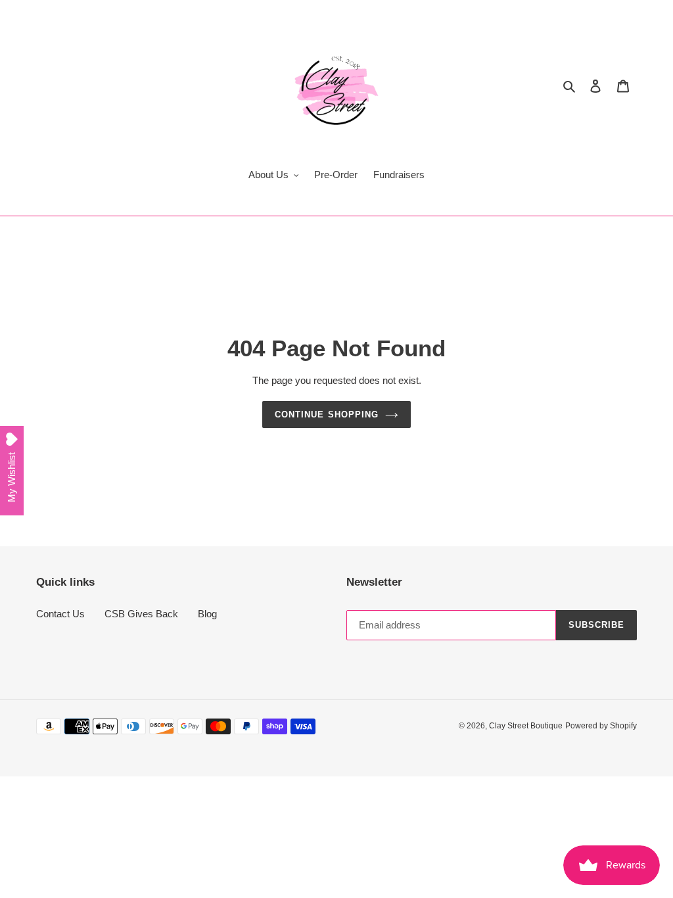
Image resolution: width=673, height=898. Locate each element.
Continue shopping (327, 414)
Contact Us (60, 613)
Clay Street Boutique (526, 725)
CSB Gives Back (141, 613)
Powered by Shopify (601, 725)
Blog (207, 613)
